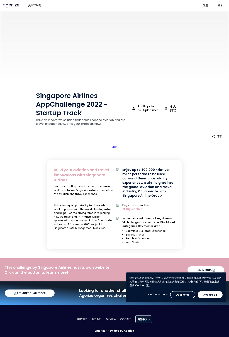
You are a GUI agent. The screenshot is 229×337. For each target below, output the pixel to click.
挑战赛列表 (34, 5)
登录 (220, 5)
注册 (205, 5)
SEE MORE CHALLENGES (31, 293)
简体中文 (142, 319)
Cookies (125, 319)
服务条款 (97, 319)
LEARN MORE (204, 270)
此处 (196, 281)
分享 (216, 136)
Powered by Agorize (121, 331)
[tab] (114, 146)
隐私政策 (111, 319)
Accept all (210, 294)
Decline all (182, 294)
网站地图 (82, 319)
